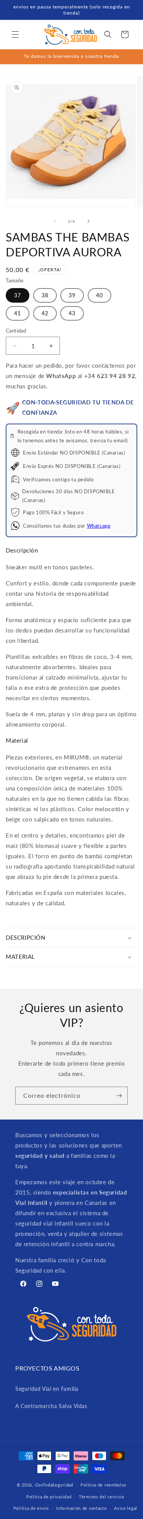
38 (45, 295)
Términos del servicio (101, 1496)
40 (99, 295)
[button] (15, 34)
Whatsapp (99, 526)
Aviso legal (125, 1508)
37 (17, 295)
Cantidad (16, 331)
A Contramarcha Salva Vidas (51, 1406)
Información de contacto (81, 1508)
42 (45, 313)
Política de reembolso (103, 1484)
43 (72, 313)
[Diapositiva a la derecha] (88, 221)
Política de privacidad (48, 1496)
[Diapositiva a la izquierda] (55, 221)
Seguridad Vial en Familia (47, 1388)
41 (17, 313)
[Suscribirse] (119, 1096)
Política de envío (31, 1508)
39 (72, 295)
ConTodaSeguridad (54, 1484)
